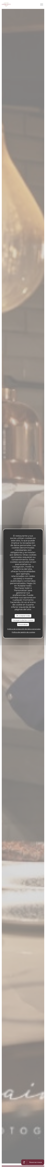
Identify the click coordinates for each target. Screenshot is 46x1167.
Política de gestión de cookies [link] (23, 632)
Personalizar (23, 624)
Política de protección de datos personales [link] (23, 629)
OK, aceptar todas (23, 616)
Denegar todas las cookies (23, 620)
